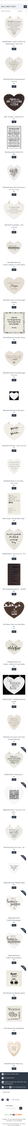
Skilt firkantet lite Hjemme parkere (14, 993)
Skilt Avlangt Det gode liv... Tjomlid (14, 589)
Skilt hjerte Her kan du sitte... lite (14, 847)
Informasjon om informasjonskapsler (10, 1123)
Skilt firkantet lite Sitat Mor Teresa (14, 337)
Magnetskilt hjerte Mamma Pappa (14, 883)
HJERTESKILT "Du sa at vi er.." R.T (14, 554)
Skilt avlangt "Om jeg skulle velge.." (14, 518)
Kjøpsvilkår (6, 1092)
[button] (2, 1100)
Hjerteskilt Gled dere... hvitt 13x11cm (14, 446)
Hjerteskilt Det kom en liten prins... (14, 410)
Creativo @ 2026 (15, 1099)
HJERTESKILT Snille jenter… (14, 774)
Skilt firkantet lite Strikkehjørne (14, 1028)
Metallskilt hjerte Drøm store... (14, 1064)
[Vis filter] (25, 6)
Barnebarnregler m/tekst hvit (14, 152)
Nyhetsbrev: (9, 1105)
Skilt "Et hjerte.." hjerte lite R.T (14, 117)
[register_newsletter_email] (20, 1108)
